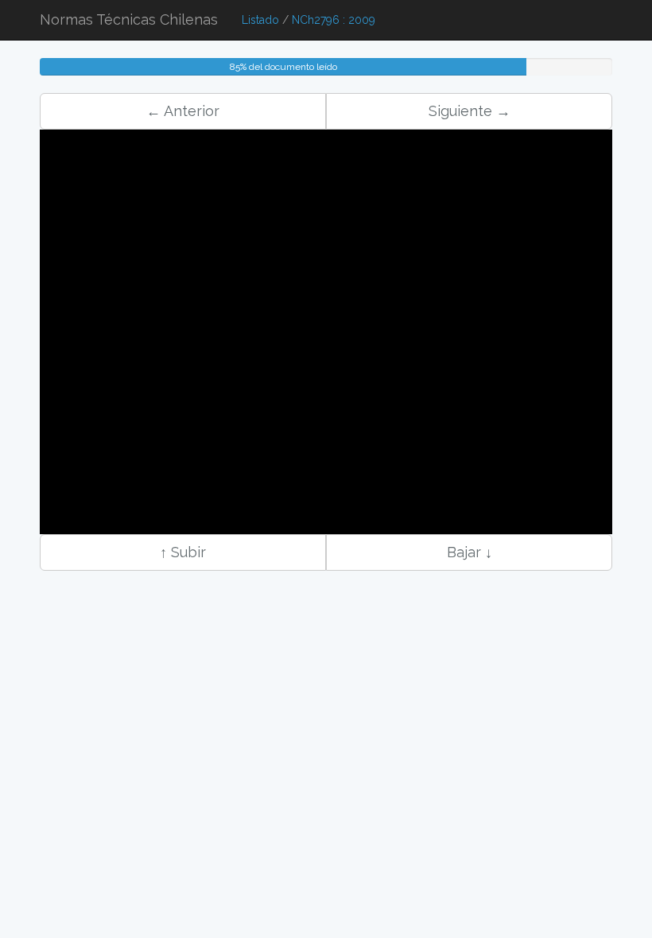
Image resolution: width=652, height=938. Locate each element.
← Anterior (182, 111)
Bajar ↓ (469, 552)
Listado (260, 20)
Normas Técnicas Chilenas (129, 19)
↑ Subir (183, 552)
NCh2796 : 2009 (333, 20)
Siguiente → (469, 111)
